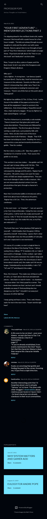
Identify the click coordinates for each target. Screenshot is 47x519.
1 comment (16, 488)
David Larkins (15, 379)
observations (29, 389)
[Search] (41, 3)
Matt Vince (29, 512)
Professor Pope (13, 8)
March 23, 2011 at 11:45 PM (27, 362)
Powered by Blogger (25, 507)
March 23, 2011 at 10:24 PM (32, 329)
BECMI (11, 318)
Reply (13, 357)
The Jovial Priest (16, 329)
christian (14, 362)
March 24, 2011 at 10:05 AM (30, 379)
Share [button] (6, 314)
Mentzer (17, 318)
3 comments (17, 463)
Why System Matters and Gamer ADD (21, 457)
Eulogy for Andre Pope (22, 483)
